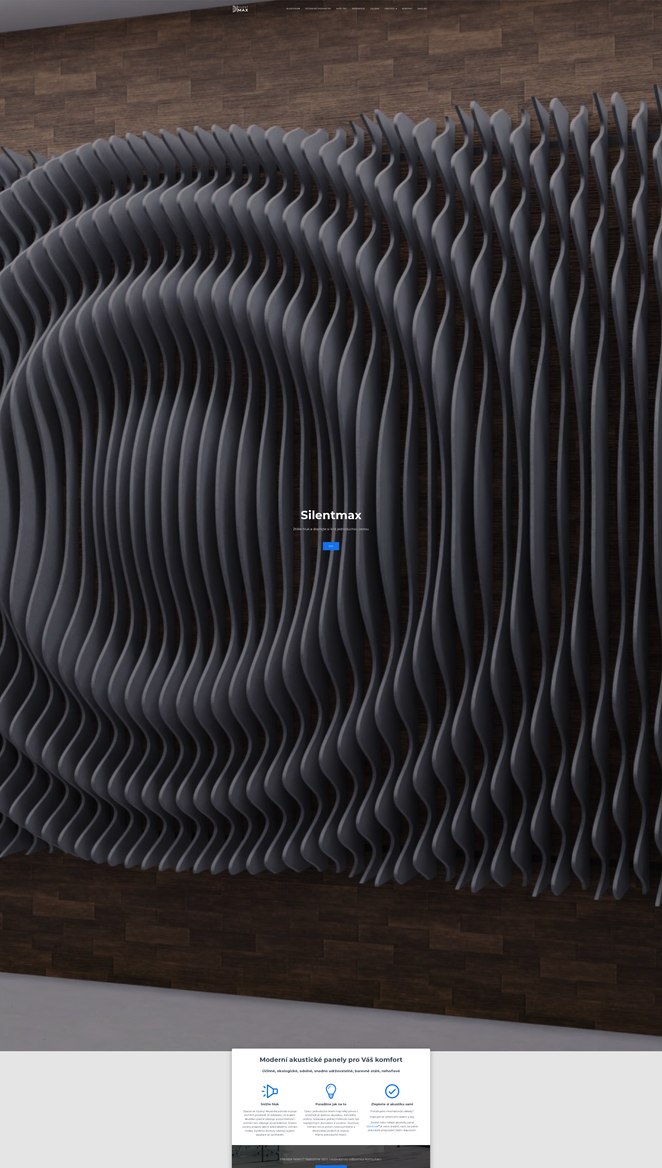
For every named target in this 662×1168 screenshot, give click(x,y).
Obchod (390, 8)
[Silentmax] (240, 8)
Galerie (374, 8)
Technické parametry (318, 8)
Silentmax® (293, 8)
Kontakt (407, 8)
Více (331, 546)
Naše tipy (341, 8)
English (422, 8)
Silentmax (373, 1126)
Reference (358, 8)
